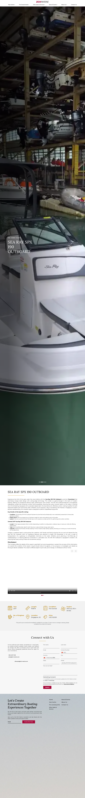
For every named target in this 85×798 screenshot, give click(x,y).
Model (62, 660)
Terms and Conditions (69, 684)
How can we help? (47, 665)
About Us (63, 4)
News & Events (53, 4)
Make (44, 660)
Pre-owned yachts (54, 704)
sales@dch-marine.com (13, 657)
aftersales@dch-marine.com (16, 658)
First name (45, 644)
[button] (72, 551)
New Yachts (11, 4)
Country (45, 655)
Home (51, 699)
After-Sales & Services (38, 4)
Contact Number (65, 650)
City (62, 655)
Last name (63, 644)
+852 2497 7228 (12, 655)
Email (44, 650)
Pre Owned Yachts (23, 4)
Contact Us (74, 4)
